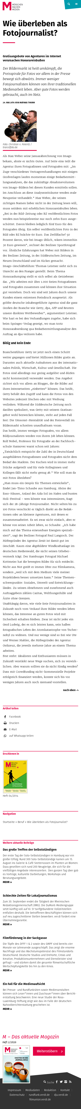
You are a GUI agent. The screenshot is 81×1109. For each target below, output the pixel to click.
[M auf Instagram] (65, 1081)
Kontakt (65, 1090)
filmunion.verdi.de (40, 1099)
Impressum (14, 1090)
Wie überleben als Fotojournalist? (47, 822)
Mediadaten (32, 1090)
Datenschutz (17, 1095)
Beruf (21, 822)
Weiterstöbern (47, 1051)
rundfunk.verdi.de (39, 1095)
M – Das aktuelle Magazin (30, 1036)
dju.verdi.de (61, 1095)
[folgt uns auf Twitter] (61, 1081)
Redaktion (50, 1090)
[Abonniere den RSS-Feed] (70, 1081)
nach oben (69, 690)
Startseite (9, 822)
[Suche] (44, 1081)
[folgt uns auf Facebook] (56, 1081)
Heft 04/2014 (10, 796)
